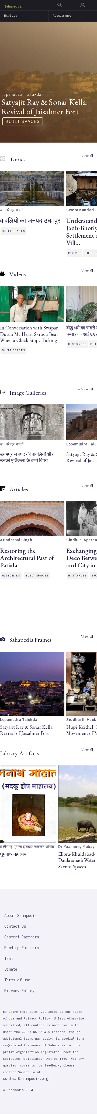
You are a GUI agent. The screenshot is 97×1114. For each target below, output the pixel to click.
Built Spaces (22, 121)
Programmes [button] (62, 15)
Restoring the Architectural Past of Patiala (27, 557)
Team (8, 958)
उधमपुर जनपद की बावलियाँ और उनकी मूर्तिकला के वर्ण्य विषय (27, 457)
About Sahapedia (20, 915)
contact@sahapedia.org (25, 1078)
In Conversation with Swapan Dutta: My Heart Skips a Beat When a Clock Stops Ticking (29, 334)
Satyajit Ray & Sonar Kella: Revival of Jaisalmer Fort (27, 730)
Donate (10, 969)
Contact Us (15, 926)
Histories (77, 344)
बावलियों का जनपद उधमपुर (30, 220)
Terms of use (17, 980)
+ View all (85, 155)
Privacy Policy (19, 990)
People (74, 253)
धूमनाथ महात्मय (13, 854)
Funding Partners (21, 947)
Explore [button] (11, 15)
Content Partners (21, 937)
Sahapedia (13, 6)
